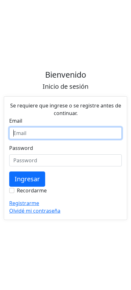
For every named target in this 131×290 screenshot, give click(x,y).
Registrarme (24, 203)
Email (15, 120)
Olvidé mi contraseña (34, 210)
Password (21, 148)
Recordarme (32, 190)
